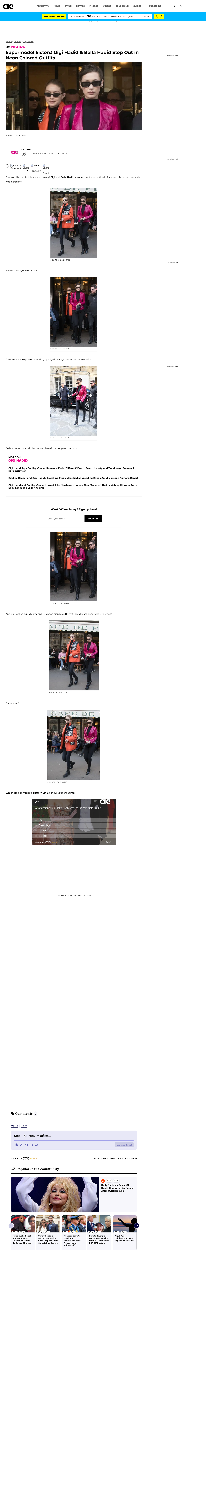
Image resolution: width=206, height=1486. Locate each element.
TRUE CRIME (122, 6)
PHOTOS (93, 6)
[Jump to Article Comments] (7, 166)
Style (68, 6)
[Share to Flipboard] (36, 166)
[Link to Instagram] (174, 6)
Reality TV (43, 6)
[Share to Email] (46, 166)
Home (9, 41)
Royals (80, 6)
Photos (17, 41)
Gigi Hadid (28, 41)
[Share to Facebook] (15, 166)
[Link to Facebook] (167, 6)
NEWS (57, 6)
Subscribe (155, 6)
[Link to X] (181, 6)
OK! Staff (25, 149)
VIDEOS (107, 6)
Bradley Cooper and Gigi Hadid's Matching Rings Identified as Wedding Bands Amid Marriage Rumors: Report (73, 478)
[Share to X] (26, 166)
